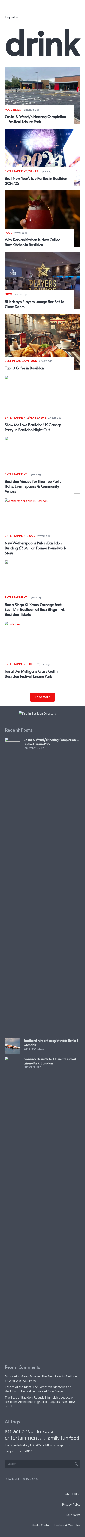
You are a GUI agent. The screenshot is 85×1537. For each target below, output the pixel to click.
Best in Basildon (17, 361)
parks (56, 1445)
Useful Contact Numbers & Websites (56, 1525)
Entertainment (16, 171)
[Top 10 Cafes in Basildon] (42, 316)
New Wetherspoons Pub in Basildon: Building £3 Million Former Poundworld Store (36, 547)
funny (8, 1445)
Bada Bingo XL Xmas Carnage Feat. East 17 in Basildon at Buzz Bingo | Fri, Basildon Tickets (35, 609)
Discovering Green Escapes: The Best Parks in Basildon (41, 1376)
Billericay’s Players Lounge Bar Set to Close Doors (34, 304)
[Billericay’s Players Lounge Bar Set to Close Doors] (42, 254)
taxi (69, 1445)
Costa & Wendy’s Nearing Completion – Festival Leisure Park (35, 119)
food (74, 1438)
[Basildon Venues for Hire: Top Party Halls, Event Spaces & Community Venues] (42, 439)
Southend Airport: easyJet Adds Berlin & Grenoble (51, 1042)
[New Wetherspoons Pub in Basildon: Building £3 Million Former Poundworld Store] (42, 501)
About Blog (72, 1494)
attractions (17, 1431)
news (35, 1445)
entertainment (22, 1438)
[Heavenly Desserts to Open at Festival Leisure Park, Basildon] (12, 1059)
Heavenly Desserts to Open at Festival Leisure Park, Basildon (50, 1061)
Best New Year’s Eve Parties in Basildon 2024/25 (36, 181)
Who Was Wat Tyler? (22, 1381)
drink (40, 1432)
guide (16, 1445)
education (50, 1432)
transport (9, 1451)
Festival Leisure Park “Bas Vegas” (43, 1391)
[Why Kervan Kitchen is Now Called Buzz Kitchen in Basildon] (42, 193)
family (42, 1439)
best (33, 1432)
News (17, 110)
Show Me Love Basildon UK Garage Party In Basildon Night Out (33, 427)
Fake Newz (73, 1515)
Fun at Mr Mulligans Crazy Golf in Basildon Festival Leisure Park (32, 673)
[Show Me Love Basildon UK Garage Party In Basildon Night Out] (42, 378)
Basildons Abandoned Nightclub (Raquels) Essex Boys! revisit (40, 1404)
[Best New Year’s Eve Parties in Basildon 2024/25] (42, 131)
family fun (57, 1438)
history (24, 1445)
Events (33, 171)
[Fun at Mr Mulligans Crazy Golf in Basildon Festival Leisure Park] (42, 624)
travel (19, 1451)
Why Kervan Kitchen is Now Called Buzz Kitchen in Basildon (32, 242)
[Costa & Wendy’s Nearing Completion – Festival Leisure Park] (42, 70)
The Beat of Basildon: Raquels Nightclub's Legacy (37, 1397)
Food (8, 110)
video (29, 1451)
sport (63, 1445)
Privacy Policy (71, 1504)
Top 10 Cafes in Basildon (24, 367)
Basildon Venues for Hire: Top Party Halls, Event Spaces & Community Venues (33, 486)
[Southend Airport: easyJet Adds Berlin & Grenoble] (12, 1041)
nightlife (47, 1445)
